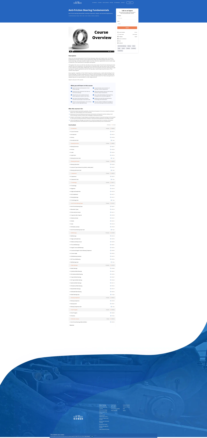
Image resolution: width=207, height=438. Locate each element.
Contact (123, 2)
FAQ (124, 408)
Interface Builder (126, 405)
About (124, 410)
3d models (94, 2)
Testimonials (117, 2)
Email (118, 21)
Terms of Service (126, 407)
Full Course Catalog (103, 410)
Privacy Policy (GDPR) (115, 408)
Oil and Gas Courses (103, 424)
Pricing (111, 2)
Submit (127, 27)
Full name (119, 15)
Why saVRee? (113, 407)
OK (92, 436)
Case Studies (113, 405)
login (130, 2)
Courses (100, 2)
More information (87, 436)
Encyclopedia (106, 2)
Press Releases (114, 410)
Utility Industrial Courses (104, 429)
